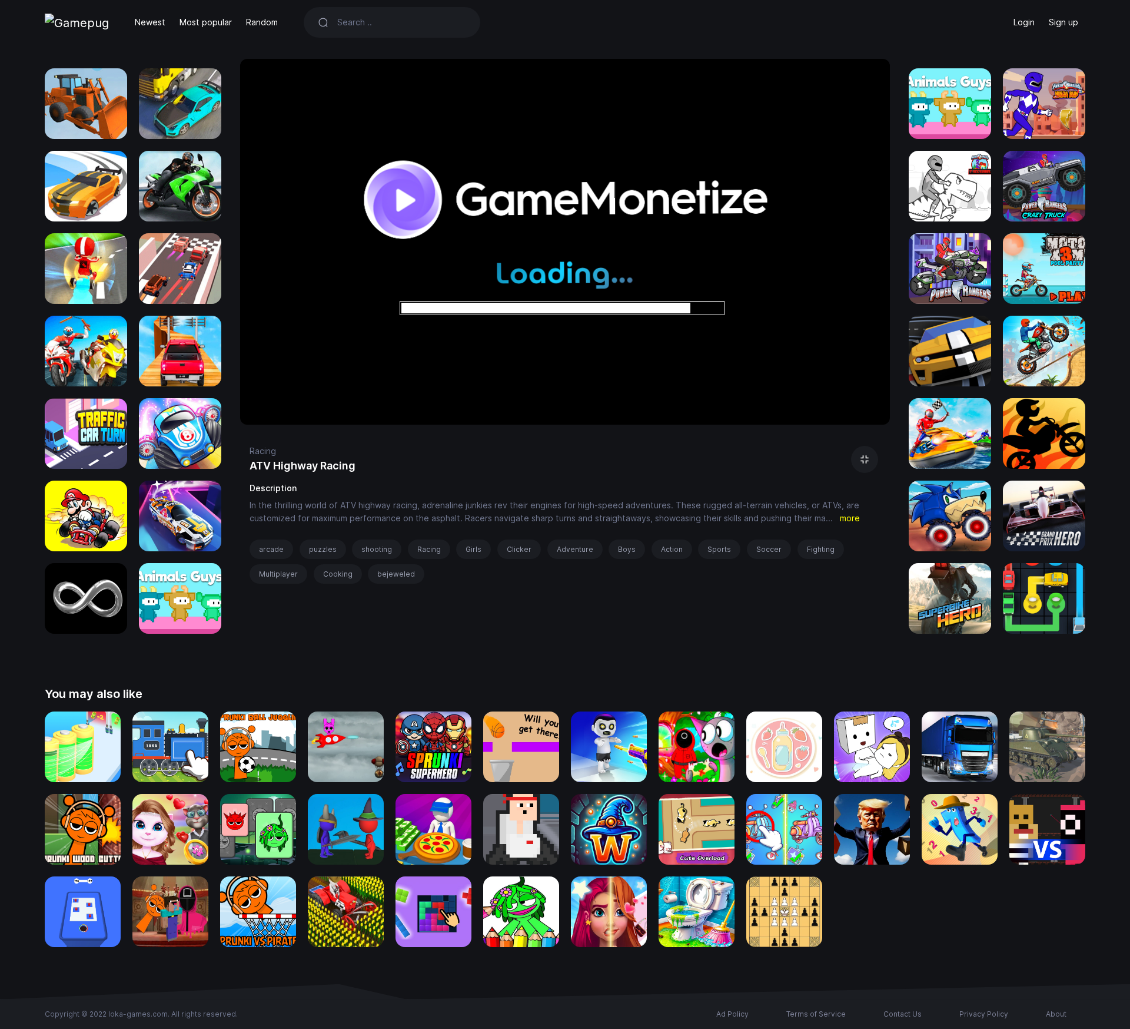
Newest (150, 22)
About (1056, 1014)
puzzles (323, 549)
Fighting (821, 549)
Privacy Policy (983, 1014)
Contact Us (902, 1014)
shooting (376, 549)
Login (1024, 22)
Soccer (769, 549)
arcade (271, 549)
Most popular (206, 22)
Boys (627, 549)
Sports (719, 549)
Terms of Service (816, 1014)
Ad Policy (732, 1014)
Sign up (1063, 22)
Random (262, 22)
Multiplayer (278, 574)
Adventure (575, 549)
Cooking (338, 574)
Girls (473, 549)
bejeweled (396, 574)
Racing (263, 451)
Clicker (519, 549)
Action (672, 549)
